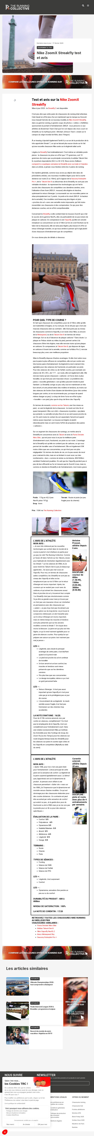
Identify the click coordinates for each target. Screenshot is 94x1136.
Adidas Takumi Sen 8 (45, 928)
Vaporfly (68, 220)
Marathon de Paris (78, 1124)
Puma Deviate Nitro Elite (46, 925)
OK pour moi (42, 1124)
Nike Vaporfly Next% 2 (46, 931)
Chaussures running (78, 1102)
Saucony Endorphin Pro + (47, 937)
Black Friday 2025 (78, 1116)
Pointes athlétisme (78, 1109)
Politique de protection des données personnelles (58, 1115)
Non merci (10, 1124)
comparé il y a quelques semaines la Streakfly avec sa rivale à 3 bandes (60, 164)
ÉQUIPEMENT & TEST (45, 47)
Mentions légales (56, 1121)
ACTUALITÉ (34, 978)
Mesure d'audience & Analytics (15, 1113)
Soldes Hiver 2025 (78, 1120)
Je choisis (26, 1124)
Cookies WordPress (12, 1115)
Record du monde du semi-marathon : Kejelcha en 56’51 (41, 1032)
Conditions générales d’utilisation (57, 1109)
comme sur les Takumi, (60, 405)
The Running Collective (53, 510)
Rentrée (74, 1127)
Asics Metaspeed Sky (45, 934)
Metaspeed (41, 335)
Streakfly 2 (52, 108)
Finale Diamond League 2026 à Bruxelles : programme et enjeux (42, 1008)
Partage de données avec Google (16, 1111)
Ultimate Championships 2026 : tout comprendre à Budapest (42, 983)
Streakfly (43, 152)
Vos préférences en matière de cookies (57, 1103)
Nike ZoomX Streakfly (77, 120)
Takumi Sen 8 (47, 182)
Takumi (61, 435)
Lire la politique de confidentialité (15, 1103)
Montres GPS (76, 1113)
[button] (5, 1132)
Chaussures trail (77, 1106)
